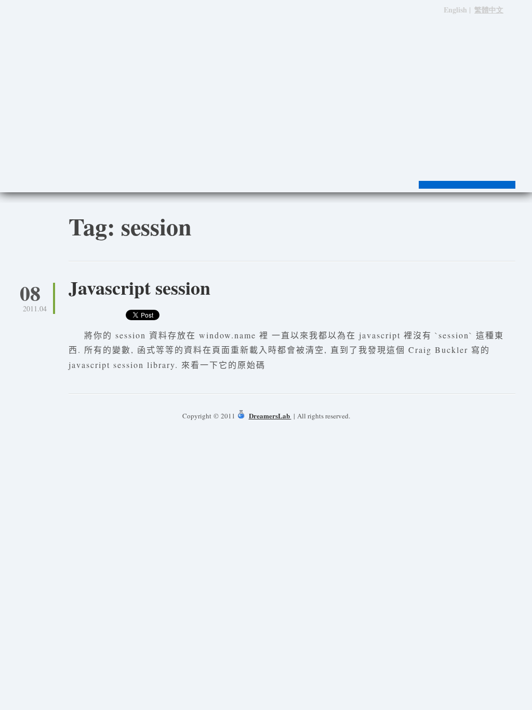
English (455, 9)
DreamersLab (270, 415)
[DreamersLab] (266, 78)
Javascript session (139, 287)
